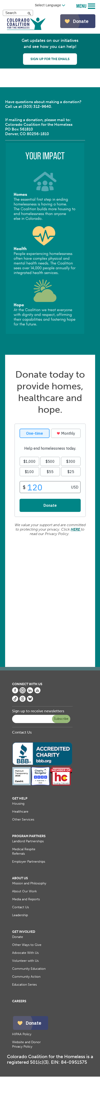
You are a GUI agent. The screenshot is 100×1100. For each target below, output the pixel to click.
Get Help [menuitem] (19, 798)
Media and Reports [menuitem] (26, 899)
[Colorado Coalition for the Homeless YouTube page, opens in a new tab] (37, 692)
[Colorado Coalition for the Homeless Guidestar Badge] (21, 784)
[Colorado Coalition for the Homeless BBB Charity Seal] (42, 764)
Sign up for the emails (50, 59)
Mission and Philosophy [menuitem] (29, 883)
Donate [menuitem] (17, 937)
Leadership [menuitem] (20, 915)
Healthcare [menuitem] (20, 812)
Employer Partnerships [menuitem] (28, 862)
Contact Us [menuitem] (20, 907)
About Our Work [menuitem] (24, 891)
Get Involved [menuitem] (23, 932)
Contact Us (22, 732)
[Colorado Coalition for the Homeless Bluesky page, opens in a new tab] (30, 700)
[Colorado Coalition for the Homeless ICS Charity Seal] (40, 784)
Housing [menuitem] (18, 804)
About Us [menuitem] (20, 878)
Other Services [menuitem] (23, 819)
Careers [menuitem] (19, 1001)
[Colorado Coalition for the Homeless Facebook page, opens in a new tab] (15, 692)
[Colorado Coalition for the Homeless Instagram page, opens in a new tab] (23, 692)
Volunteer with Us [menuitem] (25, 961)
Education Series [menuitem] (24, 985)
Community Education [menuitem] (29, 969)
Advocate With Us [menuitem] (25, 953)
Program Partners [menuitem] (29, 836)
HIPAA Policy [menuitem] (21, 1034)
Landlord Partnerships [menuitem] (28, 841)
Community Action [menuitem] (26, 977)
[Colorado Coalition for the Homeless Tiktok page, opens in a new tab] (15, 700)
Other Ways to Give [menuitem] (26, 945)
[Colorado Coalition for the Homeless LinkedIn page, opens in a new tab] (30, 692)
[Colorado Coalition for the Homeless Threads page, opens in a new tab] (23, 700)
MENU (82, 6)
